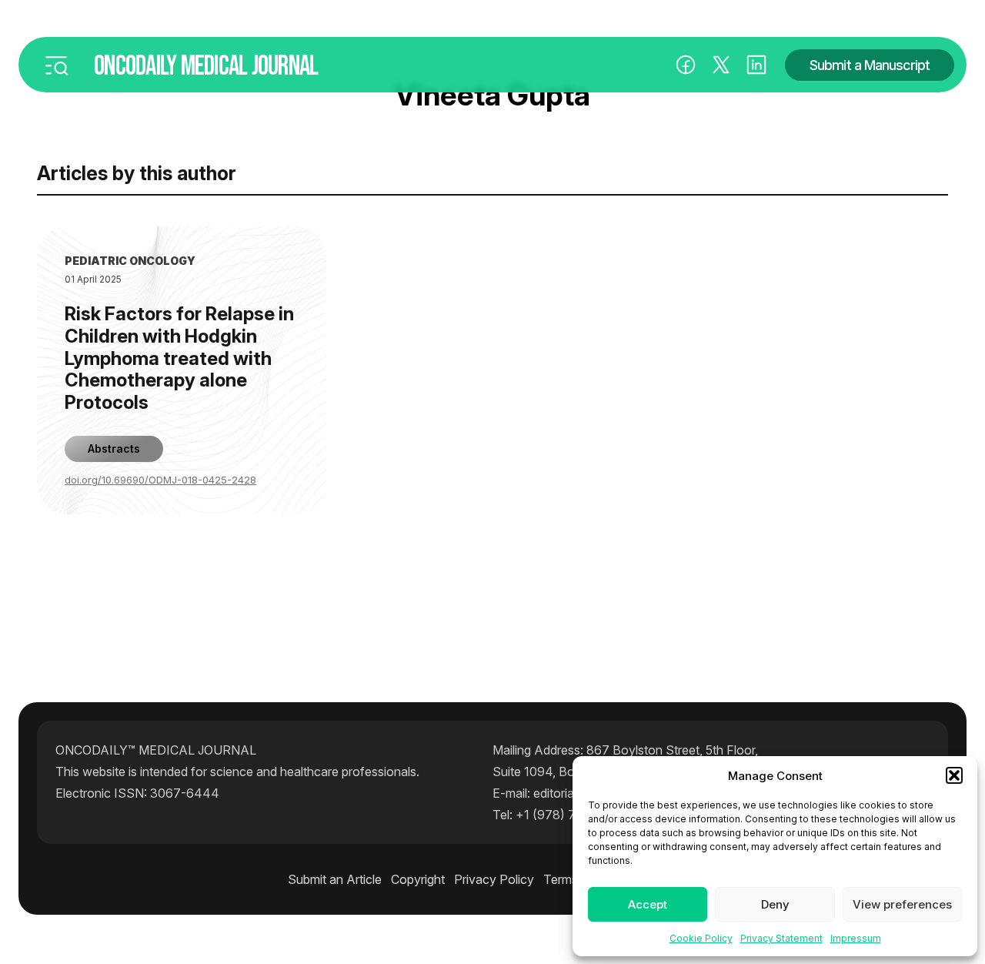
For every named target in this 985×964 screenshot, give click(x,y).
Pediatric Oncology (130, 260)
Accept (647, 904)
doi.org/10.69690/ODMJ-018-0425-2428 (160, 480)
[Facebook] (685, 64)
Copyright (418, 879)
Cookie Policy (701, 938)
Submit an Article (335, 879)
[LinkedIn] (756, 64)
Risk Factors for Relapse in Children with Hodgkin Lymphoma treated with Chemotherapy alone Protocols (179, 358)
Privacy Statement (781, 938)
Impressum (855, 938)
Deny (775, 904)
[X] (721, 64)
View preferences (902, 904)
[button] (954, 775)
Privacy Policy (494, 879)
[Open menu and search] (56, 65)
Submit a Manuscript (870, 65)
